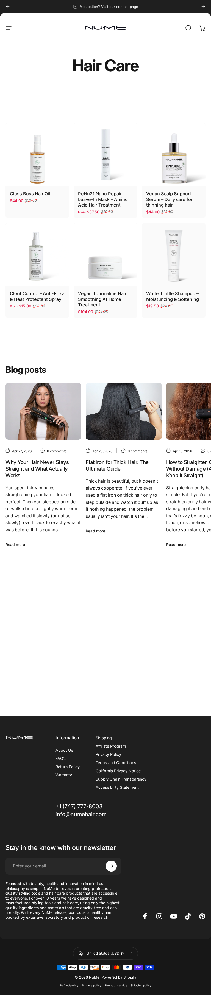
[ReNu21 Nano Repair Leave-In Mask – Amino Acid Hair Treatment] (105, 154)
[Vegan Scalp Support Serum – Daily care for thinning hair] (174, 154)
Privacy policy (91, 985)
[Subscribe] (111, 866)
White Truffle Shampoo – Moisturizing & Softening (172, 296)
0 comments (56, 451)
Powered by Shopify (119, 977)
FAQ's (60, 758)
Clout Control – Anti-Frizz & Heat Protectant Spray (37, 296)
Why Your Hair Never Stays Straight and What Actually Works (37, 468)
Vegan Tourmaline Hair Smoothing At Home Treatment (102, 299)
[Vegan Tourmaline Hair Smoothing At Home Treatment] (105, 254)
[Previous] (8, 6)
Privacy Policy (108, 754)
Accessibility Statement (117, 787)
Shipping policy (141, 985)
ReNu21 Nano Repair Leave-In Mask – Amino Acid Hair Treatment (103, 199)
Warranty (63, 775)
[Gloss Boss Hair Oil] (37, 154)
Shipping (104, 738)
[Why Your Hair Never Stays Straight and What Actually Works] (43, 411)
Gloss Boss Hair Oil (30, 193)
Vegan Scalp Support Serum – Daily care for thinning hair (169, 199)
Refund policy (69, 985)
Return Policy (67, 766)
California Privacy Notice (118, 770)
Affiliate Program (111, 746)
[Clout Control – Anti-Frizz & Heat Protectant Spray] (37, 254)
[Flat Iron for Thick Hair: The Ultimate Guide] (124, 411)
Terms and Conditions (116, 762)
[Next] (203, 6)
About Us (64, 750)
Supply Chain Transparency (121, 779)
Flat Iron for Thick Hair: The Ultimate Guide (117, 465)
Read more (15, 544)
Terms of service (116, 985)
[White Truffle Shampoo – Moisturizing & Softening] (174, 254)
